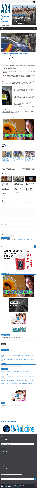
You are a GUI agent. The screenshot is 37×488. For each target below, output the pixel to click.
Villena (14, 13)
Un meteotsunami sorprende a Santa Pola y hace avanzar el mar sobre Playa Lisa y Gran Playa (15, 371)
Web (1, 229)
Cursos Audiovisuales (4, 470)
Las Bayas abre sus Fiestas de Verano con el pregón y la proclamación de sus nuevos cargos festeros (17, 380)
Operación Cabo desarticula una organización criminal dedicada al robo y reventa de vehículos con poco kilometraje (30, 159)
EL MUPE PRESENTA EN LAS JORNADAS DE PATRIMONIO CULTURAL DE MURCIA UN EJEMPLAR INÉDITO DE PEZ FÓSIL (30, 187)
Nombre (2, 220)
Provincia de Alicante (23, 11)
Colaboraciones (3, 462)
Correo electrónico (4, 224)
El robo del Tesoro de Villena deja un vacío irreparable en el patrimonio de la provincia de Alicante (23, 17)
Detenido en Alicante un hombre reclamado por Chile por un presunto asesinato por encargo (24, 1)
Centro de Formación (4, 466)
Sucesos (31, 11)
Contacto (2, 456)
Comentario (3, 206)
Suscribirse (3, 344)
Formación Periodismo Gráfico (6, 468)
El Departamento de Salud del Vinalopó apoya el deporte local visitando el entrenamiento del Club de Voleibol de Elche (27, 170)
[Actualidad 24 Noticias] (2, 28)
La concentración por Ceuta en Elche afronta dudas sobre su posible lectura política (14, 373)
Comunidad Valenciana (16, 11)
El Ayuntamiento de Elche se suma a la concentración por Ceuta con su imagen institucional (15, 352)
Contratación (3, 458)
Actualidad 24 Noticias (22, 20)
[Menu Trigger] (34, 2)
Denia (17, 53)
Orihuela (20, 53)
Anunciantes (3, 460)
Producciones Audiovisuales (5, 464)
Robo (28, 11)
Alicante (3, 53)
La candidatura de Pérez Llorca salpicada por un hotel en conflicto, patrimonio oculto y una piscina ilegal (17, 383)
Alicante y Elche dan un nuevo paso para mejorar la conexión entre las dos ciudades (14, 387)
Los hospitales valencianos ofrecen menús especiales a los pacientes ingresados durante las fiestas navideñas (18, 187)
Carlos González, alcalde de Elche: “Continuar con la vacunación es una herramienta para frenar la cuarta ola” (9, 170)
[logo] (2, 436)
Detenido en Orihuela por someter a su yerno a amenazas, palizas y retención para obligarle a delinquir (18, 159)
